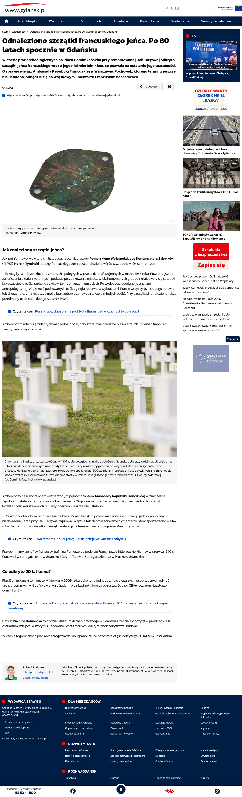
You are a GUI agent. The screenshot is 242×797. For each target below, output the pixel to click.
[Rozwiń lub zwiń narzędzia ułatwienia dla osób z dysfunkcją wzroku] (217, 791)
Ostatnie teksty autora (36, 678)
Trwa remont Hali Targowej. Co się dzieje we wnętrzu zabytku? (81, 538)
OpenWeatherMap (36, 738)
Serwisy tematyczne (216, 21)
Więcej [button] (231, 339)
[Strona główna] (6, 21)
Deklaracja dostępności (17, 727)
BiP (7, 733)
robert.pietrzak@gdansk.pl (38, 672)
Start (5, 32)
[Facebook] (73, 791)
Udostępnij (152, 86)
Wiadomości (19, 32)
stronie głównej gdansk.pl (102, 95)
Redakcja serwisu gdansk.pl (20, 722)
